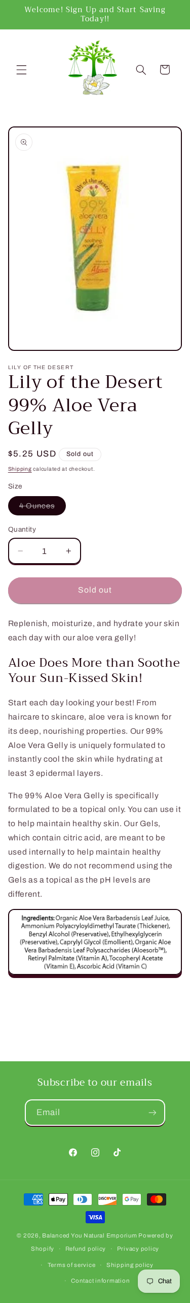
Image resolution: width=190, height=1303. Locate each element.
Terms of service (72, 1265)
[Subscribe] (152, 1112)
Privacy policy (138, 1249)
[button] (21, 69)
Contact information (100, 1281)
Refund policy (85, 1249)
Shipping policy (130, 1265)
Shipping (20, 469)
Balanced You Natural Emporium (89, 1235)
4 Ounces (42, 508)
